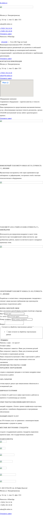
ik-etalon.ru (3, 3)
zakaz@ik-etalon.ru (6, 75)
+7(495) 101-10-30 (6, 31)
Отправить (4, 340)
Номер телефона (6, 319)
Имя (2, 314)
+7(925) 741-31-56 (6, 28)
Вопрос (2, 324)
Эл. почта (4, 316)
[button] (21, 39)
